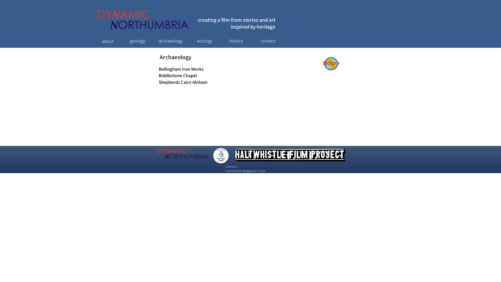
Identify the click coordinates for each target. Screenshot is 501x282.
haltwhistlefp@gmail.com (245, 171)
